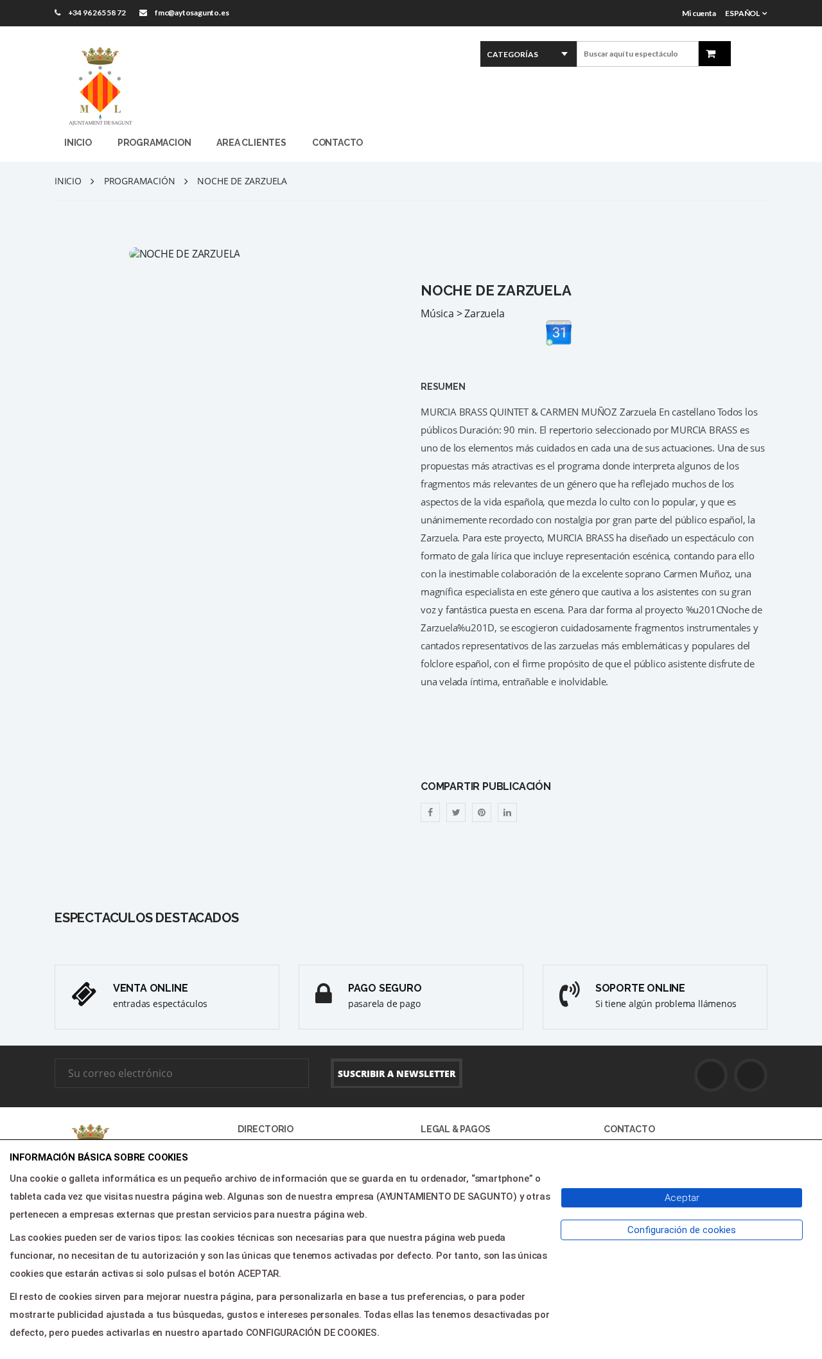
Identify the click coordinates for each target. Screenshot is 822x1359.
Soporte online (640, 988)
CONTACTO (337, 142)
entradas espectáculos (160, 1003)
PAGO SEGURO (385, 988)
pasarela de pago (384, 1003)
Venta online (150, 988)
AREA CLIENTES (251, 142)
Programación (139, 181)
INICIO (78, 142)
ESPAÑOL (742, 13)
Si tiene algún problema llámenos (666, 1003)
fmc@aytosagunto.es (192, 12)
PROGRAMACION (154, 142)
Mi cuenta (698, 13)
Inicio (68, 181)
